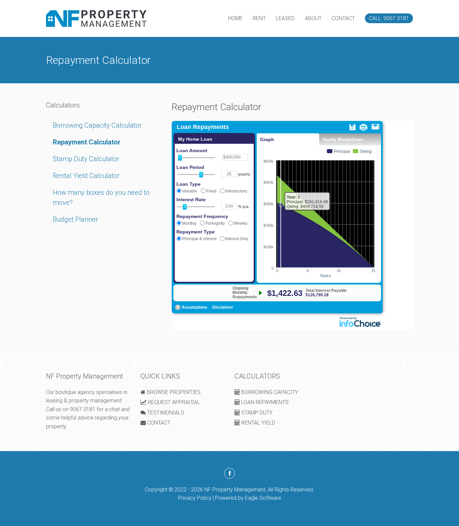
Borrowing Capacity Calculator (97, 125)
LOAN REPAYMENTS (264, 402)
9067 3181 (82, 409)
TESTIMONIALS (165, 412)
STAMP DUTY (256, 412)
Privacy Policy (194, 498)
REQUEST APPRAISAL (173, 402)
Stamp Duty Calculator (86, 159)
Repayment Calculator (87, 142)
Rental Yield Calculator (86, 176)
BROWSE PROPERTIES (173, 392)
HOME (235, 18)
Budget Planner (75, 219)
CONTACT (343, 18)
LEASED (285, 18)
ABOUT (313, 18)
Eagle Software (263, 498)
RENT (259, 18)
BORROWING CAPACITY (269, 392)
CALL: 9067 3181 (389, 18)
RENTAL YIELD (257, 423)
